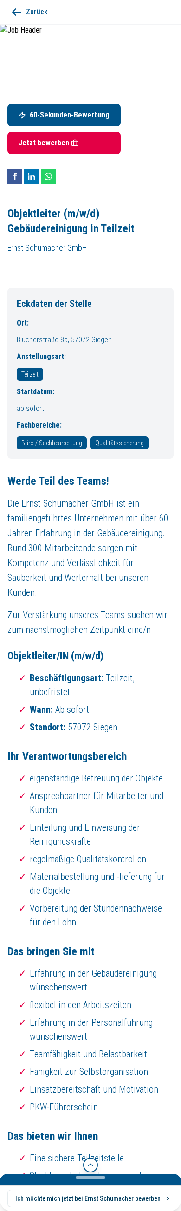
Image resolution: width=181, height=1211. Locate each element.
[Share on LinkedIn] (31, 176)
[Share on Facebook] (14, 176)
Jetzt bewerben (44, 142)
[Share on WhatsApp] (48, 176)
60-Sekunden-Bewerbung (70, 115)
